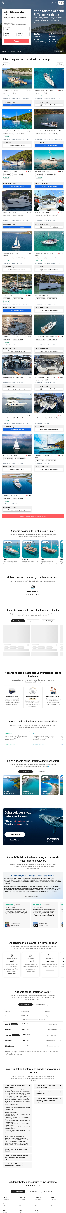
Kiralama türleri (48, 1191)
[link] (12, 697)
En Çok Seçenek (40, 771)
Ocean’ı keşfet (14, 840)
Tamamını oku (50, 915)
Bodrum (9, 24)
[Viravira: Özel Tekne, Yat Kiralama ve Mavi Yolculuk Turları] (3, 3)
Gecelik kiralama (25, 1004)
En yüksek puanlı (18, 621)
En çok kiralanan (33, 621)
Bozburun (23, 24)
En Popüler (25, 771)
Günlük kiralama (40, 1004)
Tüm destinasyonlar (17, 1191)
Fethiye (13, 24)
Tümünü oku (37, 23)
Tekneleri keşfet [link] (12, 973)
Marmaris (18, 24)
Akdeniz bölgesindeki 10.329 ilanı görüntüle (33, 516)
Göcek (5, 24)
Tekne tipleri (33, 1191)
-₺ (54, 2)
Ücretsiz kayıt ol (15, 834)
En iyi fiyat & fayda (48, 621)
